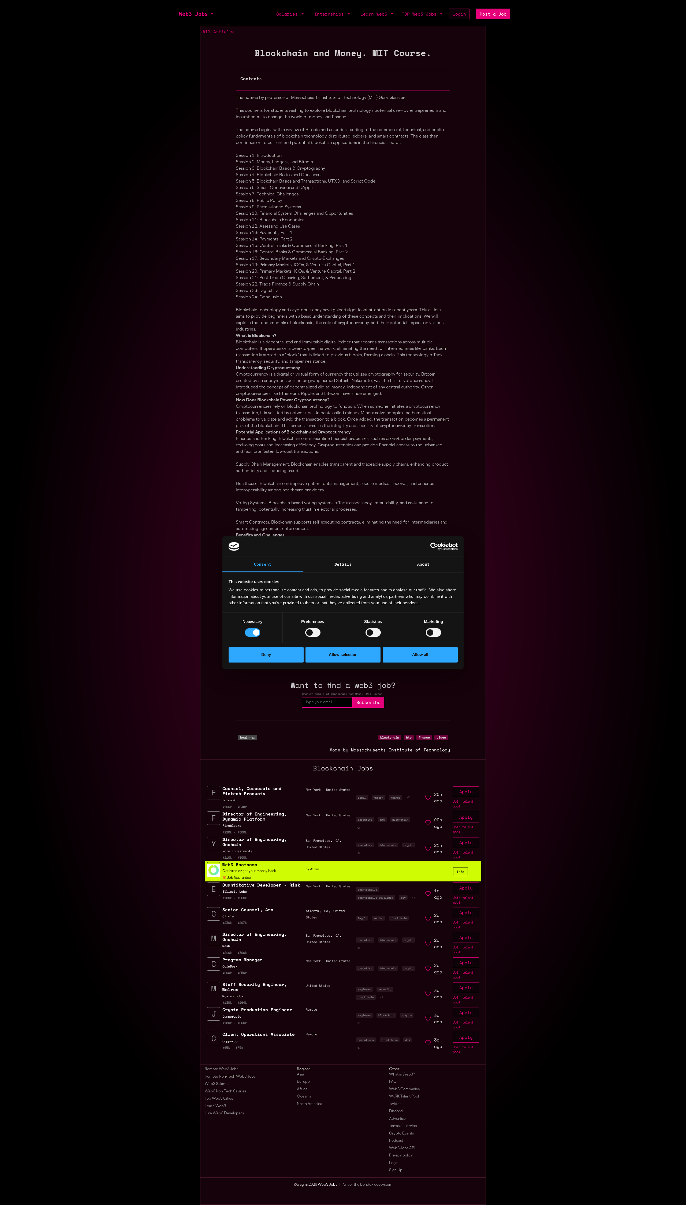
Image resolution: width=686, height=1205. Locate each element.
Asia (300, 1074)
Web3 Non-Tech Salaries (225, 1091)
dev (403, 897)
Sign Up (395, 1170)
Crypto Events (401, 1133)
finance (424, 737)
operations (366, 1040)
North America (309, 1104)
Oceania (304, 1096)
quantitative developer (375, 897)
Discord (396, 1111)
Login (459, 14)
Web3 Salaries (217, 1084)
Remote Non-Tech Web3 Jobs (230, 1076)
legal (362, 797)
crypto (408, 845)
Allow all (420, 654)
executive (365, 819)
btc (409, 737)
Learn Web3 (215, 1106)
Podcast (396, 1141)
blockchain (389, 737)
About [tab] (423, 564)
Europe (303, 1082)
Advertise (397, 1119)
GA (326, 911)
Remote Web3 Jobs (221, 1069)
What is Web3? (402, 1074)
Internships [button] (330, 14)
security (384, 989)
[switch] (312, 632)
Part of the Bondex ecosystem (366, 1185)
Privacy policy (401, 1155)
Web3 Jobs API (402, 1148)
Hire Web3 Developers (224, 1113)
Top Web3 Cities (219, 1098)
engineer (364, 989)
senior (378, 918)
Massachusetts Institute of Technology (400, 750)
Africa (302, 1089)
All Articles (219, 31)
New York (313, 789)
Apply (466, 791)
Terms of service (403, 1126)
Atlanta (312, 911)
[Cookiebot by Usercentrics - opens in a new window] (434, 546)
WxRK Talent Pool (404, 1096)
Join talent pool (463, 804)
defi (407, 1040)
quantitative (367, 889)
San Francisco (318, 840)
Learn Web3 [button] (375, 14)
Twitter (395, 1104)
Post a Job (493, 14)
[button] (211, 14)
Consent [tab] (262, 564)
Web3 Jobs (193, 14)
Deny (266, 654)
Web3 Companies (404, 1089)
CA (337, 840)
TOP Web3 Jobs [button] (420, 14)
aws (382, 819)
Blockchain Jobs (343, 768)
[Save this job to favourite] (428, 797)
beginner (247, 737)
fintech (378, 797)
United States (338, 789)
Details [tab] (343, 564)
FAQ (393, 1082)
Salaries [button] (288, 14)
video (441, 737)
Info (460, 871)
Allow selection (343, 654)
